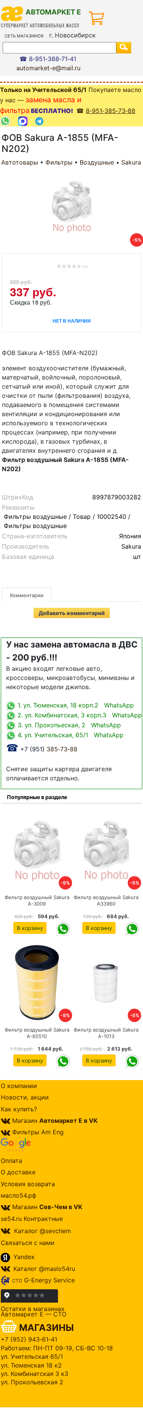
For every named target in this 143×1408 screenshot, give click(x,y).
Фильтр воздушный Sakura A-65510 (37, 1033)
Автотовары (19, 162)
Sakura (131, 162)
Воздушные (97, 162)
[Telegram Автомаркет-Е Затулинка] (40, 121)
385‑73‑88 (41, 749)
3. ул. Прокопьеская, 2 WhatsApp (68, 725)
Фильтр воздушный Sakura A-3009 (37, 900)
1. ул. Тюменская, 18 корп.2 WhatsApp (75, 705)
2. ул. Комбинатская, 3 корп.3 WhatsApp (79, 715)
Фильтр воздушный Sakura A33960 (106, 900)
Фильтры (58, 162)
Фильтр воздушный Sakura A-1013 (106, 1033)
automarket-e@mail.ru (48, 68)
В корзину (30, 928)
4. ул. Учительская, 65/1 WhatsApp (70, 735)
